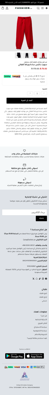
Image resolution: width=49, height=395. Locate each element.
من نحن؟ (44, 316)
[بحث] (37, 8)
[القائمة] (42, 8)
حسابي (44, 301)
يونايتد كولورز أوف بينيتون (33, 62)
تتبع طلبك (43, 293)
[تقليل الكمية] (44, 93)
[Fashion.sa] (23, 8)
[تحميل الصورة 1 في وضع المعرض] (24, 32)
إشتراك (41, 218)
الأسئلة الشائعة (41, 320)
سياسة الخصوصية (40, 331)
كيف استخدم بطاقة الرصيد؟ (37, 338)
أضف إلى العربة (26, 101)
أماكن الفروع (42, 323)
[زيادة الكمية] (30, 93)
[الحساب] (7, 8)
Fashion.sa (22, 349)
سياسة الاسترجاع (40, 327)
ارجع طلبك (43, 297)
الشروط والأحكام (41, 335)
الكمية (44, 89)
